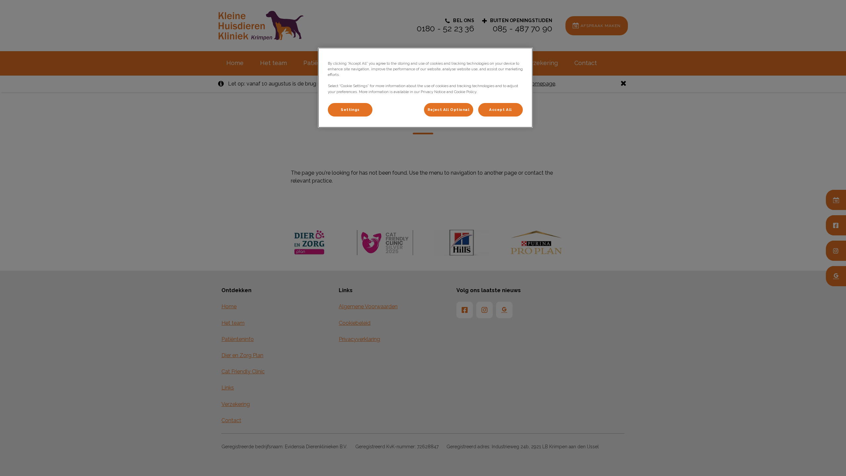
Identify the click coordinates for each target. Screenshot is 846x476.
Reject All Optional (449, 109)
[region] (425, 88)
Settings (350, 109)
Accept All (500, 109)
